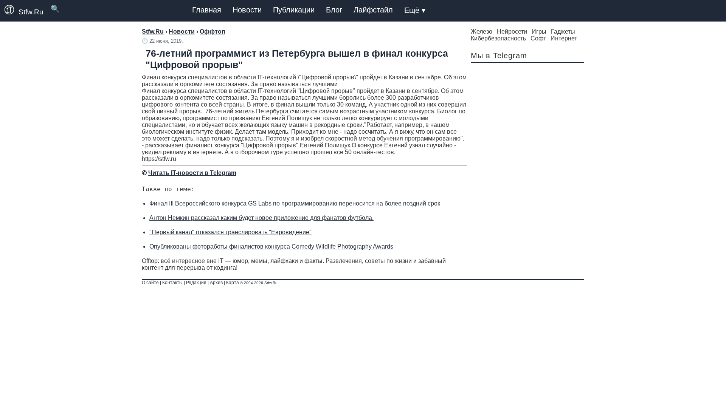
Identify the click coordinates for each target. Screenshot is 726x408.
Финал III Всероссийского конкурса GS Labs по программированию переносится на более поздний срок (294, 203)
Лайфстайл (373, 10)
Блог (334, 10)
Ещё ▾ (414, 10)
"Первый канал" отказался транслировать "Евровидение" (230, 232)
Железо (481, 31)
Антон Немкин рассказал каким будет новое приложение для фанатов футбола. (261, 218)
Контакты (172, 282)
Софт (538, 38)
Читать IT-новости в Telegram (192, 173)
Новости (247, 10)
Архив (216, 282)
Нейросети (512, 31)
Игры (539, 31)
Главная (206, 10)
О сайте (150, 282)
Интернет (564, 38)
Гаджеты (563, 31)
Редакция (196, 282)
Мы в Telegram (499, 55)
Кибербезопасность (498, 38)
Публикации (294, 10)
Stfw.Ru (31, 12)
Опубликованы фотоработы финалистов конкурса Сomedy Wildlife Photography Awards (271, 246)
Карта (232, 282)
